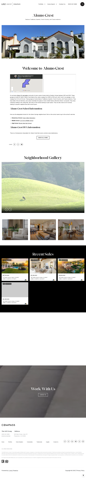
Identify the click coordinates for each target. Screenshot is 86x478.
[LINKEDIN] (72, 441)
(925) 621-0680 (72, 4)
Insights (47, 442)
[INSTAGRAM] (68, 441)
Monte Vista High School (25, 123)
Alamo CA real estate (22, 95)
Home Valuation (19, 442)
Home (3, 442)
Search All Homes (43, 137)
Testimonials (39, 442)
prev (6, 209)
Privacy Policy (80, 470)
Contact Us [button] (43, 394)
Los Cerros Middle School (26, 120)
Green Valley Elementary (29, 118)
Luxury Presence (13, 470)
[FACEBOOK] (65, 441)
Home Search (51, 4)
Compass (32, 452)
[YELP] (79, 441)
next (10, 209)
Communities (30, 442)
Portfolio (40, 4)
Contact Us (55, 442)
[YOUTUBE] (75, 441)
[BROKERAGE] (83, 441)
